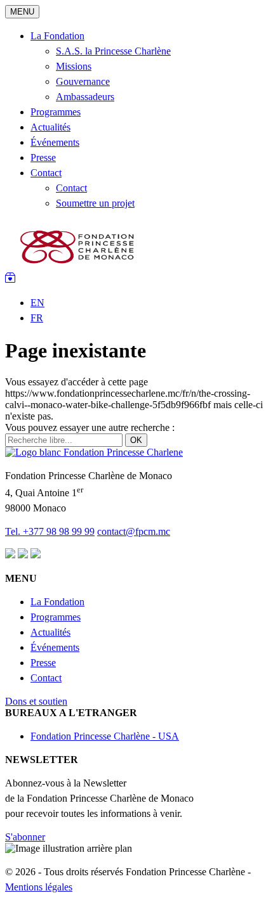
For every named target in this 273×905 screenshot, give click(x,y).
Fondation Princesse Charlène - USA (104, 736)
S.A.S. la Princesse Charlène (113, 51)
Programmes (55, 111)
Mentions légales (38, 887)
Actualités (50, 127)
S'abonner (25, 836)
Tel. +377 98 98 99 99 (50, 531)
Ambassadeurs (85, 96)
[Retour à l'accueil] (78, 266)
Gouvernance (83, 81)
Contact (46, 172)
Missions (73, 66)
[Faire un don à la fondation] (10, 279)
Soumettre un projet (95, 203)
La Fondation (57, 35)
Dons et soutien (36, 701)
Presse (43, 157)
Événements (54, 142)
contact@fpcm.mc (133, 531)
